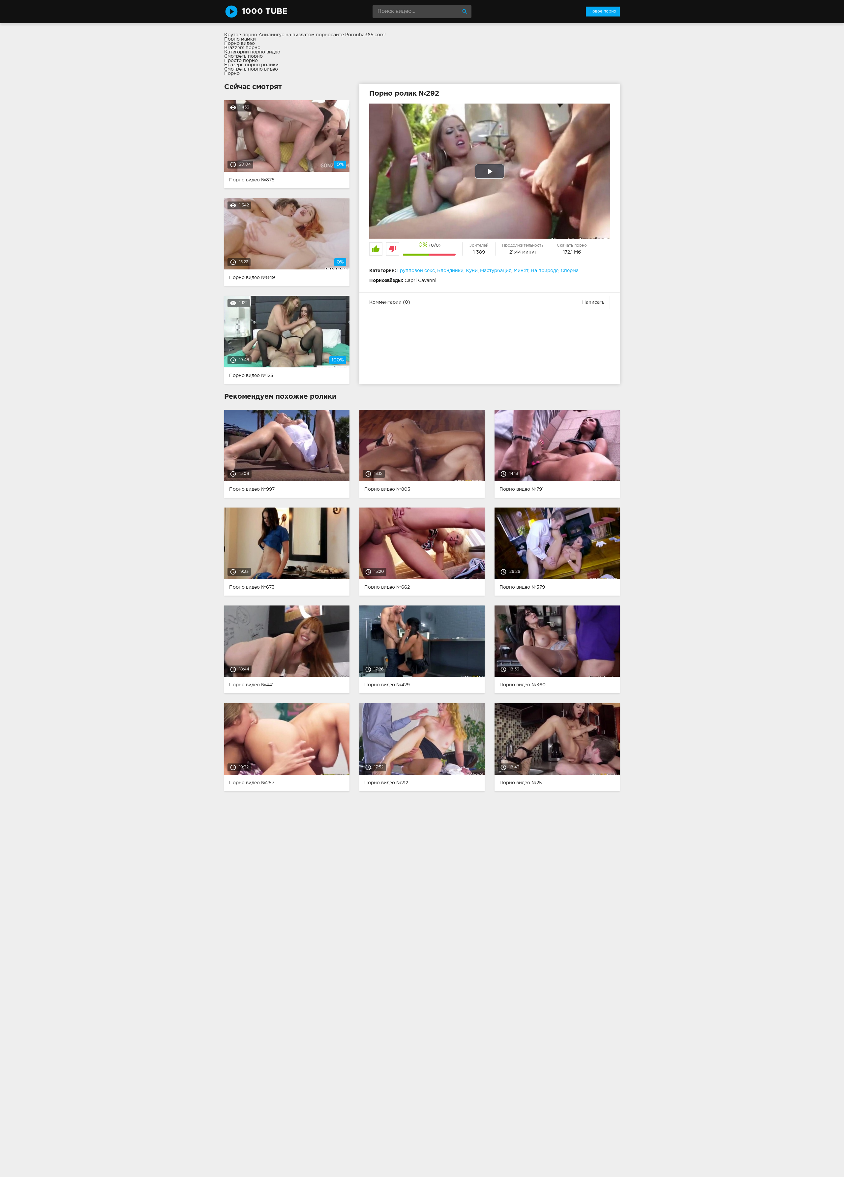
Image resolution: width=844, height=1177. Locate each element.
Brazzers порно (242, 48)
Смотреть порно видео (251, 69)
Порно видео (239, 44)
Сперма (570, 271)
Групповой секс (416, 271)
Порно (232, 74)
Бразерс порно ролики (251, 65)
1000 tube (264, 11)
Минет (521, 271)
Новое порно (602, 11)
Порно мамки (240, 39)
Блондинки (450, 271)
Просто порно (241, 61)
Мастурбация (495, 271)
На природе (544, 271)
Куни (472, 271)
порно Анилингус (263, 35)
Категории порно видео (252, 52)
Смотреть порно (243, 56)
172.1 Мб (572, 252)
